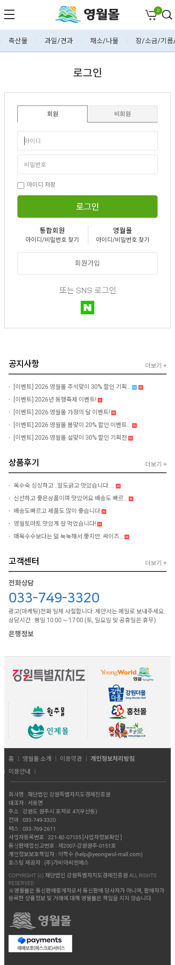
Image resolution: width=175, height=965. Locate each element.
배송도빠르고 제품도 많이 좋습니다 (57, 510)
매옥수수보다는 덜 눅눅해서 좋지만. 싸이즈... (68, 536)
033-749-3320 (53, 598)
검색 (167, 15)
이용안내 (19, 771)
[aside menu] (9, 14)
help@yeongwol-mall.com (108, 854)
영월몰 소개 (37, 758)
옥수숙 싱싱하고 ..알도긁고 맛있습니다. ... (64, 485)
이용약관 (71, 758)
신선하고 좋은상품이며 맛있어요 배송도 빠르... (70, 498)
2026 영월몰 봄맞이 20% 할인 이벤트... (73, 424)
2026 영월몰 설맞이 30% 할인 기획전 (71, 437)
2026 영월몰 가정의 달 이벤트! (62, 412)
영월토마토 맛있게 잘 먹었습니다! (54, 523)
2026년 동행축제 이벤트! (56, 399)
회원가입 (87, 263)
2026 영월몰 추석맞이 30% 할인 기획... (73, 386)
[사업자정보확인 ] (102, 837)
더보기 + (156, 365)
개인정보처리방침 (112, 758)
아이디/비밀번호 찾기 (52, 239)
